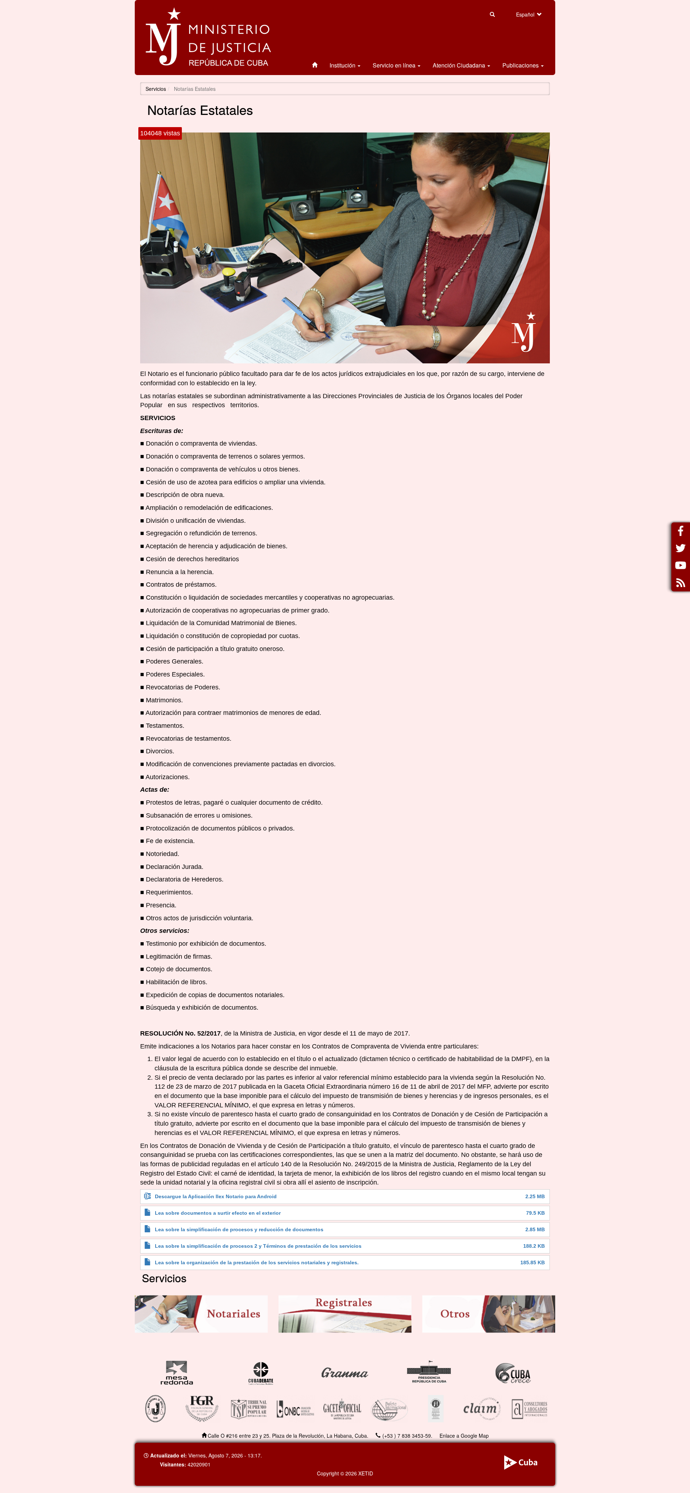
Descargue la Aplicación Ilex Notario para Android (216, 1196)
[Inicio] (208, 37)
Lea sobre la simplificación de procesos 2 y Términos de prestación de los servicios (258, 1246)
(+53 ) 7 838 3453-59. (407, 1435)
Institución (343, 65)
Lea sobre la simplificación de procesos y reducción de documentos (239, 1229)
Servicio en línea (395, 65)
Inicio (314, 65)
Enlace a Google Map (464, 1435)
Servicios (156, 88)
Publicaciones (521, 65)
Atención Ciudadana (460, 65)
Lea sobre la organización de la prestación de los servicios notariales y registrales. (257, 1262)
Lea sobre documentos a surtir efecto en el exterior (218, 1213)
